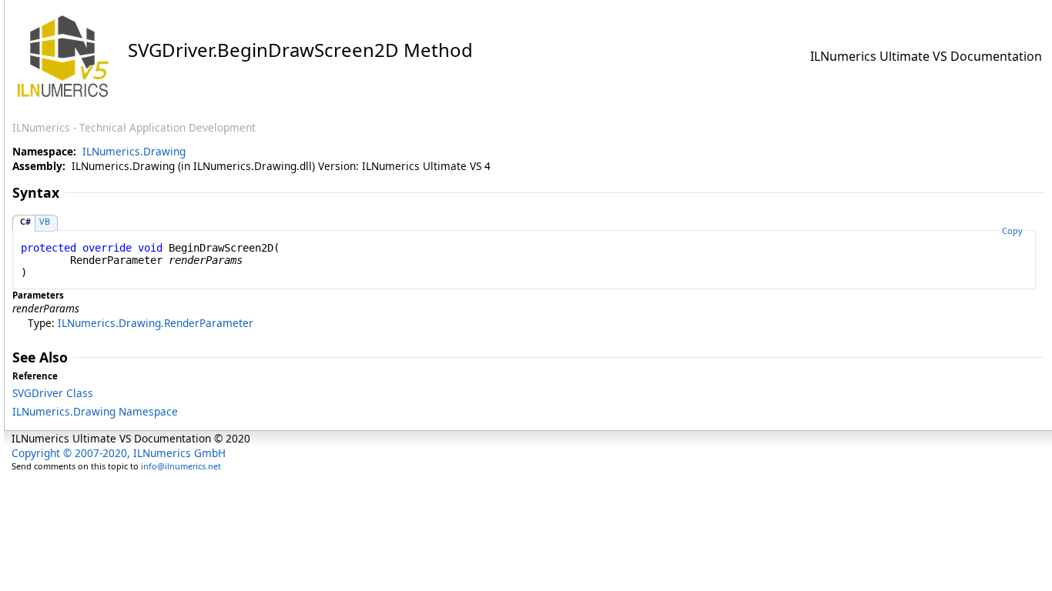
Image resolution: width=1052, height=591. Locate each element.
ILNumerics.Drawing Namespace (95, 411)
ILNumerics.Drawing (134, 151)
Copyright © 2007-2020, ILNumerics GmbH (119, 453)
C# (25, 221)
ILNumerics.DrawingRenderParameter (155, 323)
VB (44, 221)
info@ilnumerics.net (181, 466)
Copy (1012, 230)
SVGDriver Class (52, 393)
